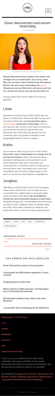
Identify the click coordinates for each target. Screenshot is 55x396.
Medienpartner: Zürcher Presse (14, 317)
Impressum (6, 340)
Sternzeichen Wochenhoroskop (15, 380)
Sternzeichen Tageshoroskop (39, 377)
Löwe (23, 221)
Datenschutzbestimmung (11, 351)
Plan (30, 221)
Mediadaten (6, 334)
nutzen (43, 85)
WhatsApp (22, 377)
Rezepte (32, 374)
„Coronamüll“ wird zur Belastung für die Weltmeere (26, 308)
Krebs (16, 221)
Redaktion (31, 30)
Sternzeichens (9, 124)
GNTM (13, 377)
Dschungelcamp (21, 374)
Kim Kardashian (36, 380)
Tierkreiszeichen (10, 226)
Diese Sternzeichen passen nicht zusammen (23, 265)
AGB (3, 346)
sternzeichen (39, 221)
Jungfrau (7, 221)
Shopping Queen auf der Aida (16, 282)
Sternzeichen (43, 374)
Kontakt (4, 329)
